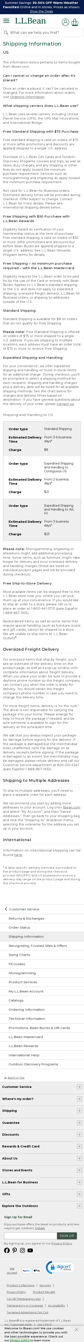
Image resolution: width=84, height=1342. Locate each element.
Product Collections (20, 1285)
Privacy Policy (61, 1243)
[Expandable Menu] (6, 21)
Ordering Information (27, 97)
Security (45, 1285)
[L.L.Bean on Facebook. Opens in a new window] (7, 1250)
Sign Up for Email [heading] (18, 1217)
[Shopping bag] (76, 22)
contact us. (66, 404)
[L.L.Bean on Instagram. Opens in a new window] (22, 1250)
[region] (42, 7)
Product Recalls (44, 1292)
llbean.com (72, 807)
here (18, 855)
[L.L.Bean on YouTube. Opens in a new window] (30, 1250)
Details (40, 1228)
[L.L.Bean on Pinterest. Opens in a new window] (14, 1250)
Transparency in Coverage (25, 1305)
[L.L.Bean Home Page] (36, 22)
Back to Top (16, 1077)
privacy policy (19, 1340)
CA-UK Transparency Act (24, 1299)
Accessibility (56, 1305)
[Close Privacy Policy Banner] (76, 1330)
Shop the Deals (41, 11)
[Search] (7, 32)
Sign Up (67, 1236)
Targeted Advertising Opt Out (27, 1312)
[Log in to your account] (65, 22)
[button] (61, 1267)
